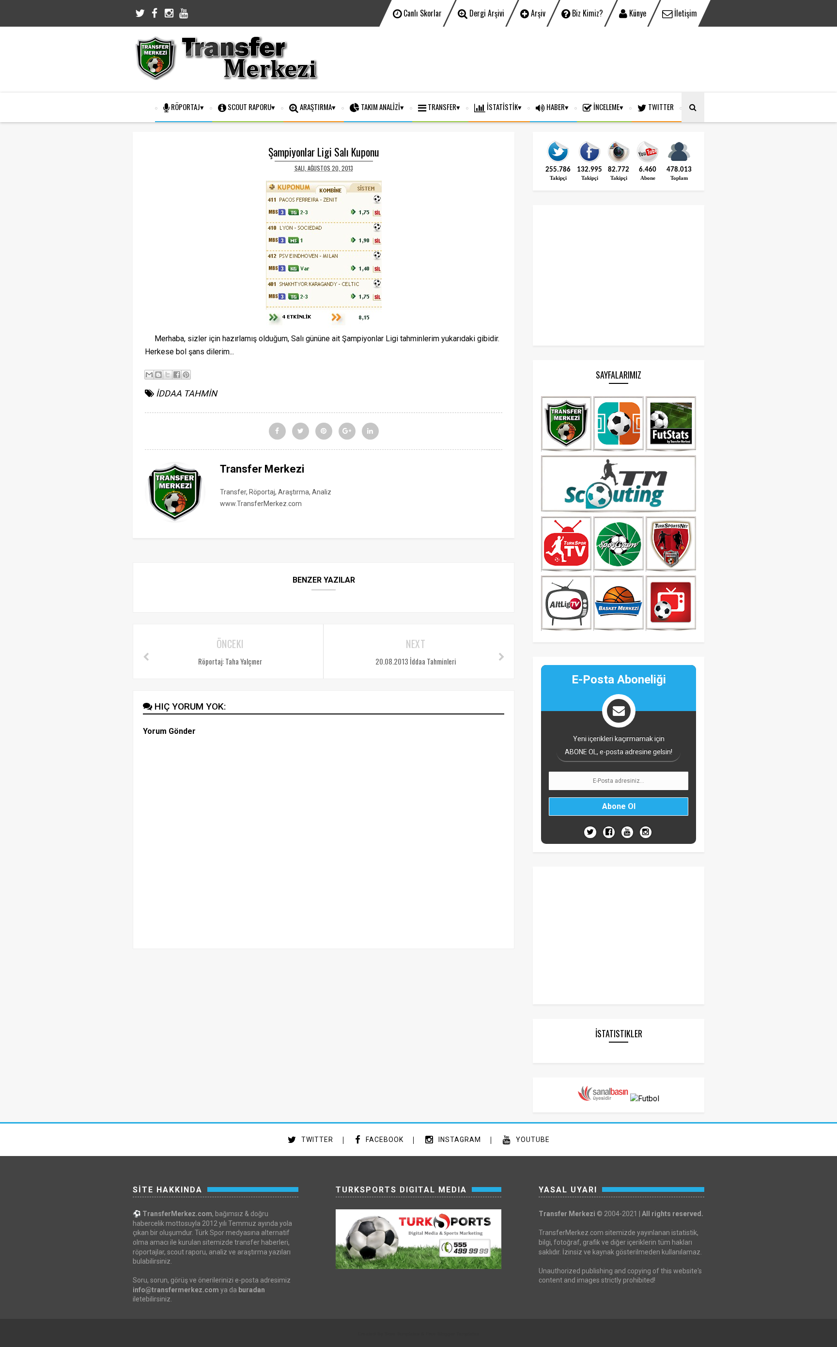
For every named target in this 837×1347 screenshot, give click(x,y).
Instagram (458, 1139)
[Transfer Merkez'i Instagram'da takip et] (618, 161)
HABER (555, 106)
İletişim (684, 13)
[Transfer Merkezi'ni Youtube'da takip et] (647, 161)
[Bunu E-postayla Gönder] (149, 375)
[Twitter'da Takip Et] (590, 832)
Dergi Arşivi (485, 13)
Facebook (383, 1139)
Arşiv (537, 13)
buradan (251, 1290)
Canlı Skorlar (422, 13)
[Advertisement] (528, 58)
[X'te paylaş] (167, 375)
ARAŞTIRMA (315, 106)
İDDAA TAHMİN (186, 393)
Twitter (316, 1139)
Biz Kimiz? (586, 13)
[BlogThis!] (158, 375)
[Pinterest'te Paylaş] (186, 375)
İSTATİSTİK (501, 106)
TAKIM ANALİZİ (379, 106)
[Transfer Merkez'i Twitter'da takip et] (558, 161)
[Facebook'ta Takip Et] (609, 832)
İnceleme (606, 106)
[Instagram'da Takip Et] (645, 832)
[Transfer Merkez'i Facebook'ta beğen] (589, 161)
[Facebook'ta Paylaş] (177, 375)
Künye (636, 13)
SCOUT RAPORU (248, 106)
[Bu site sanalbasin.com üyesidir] (603, 1098)
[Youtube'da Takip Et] (627, 832)
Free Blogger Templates (452, 1333)
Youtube (532, 1139)
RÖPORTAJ (185, 106)
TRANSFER (441, 106)
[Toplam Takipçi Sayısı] (679, 161)
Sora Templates (402, 1333)
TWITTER (660, 106)
